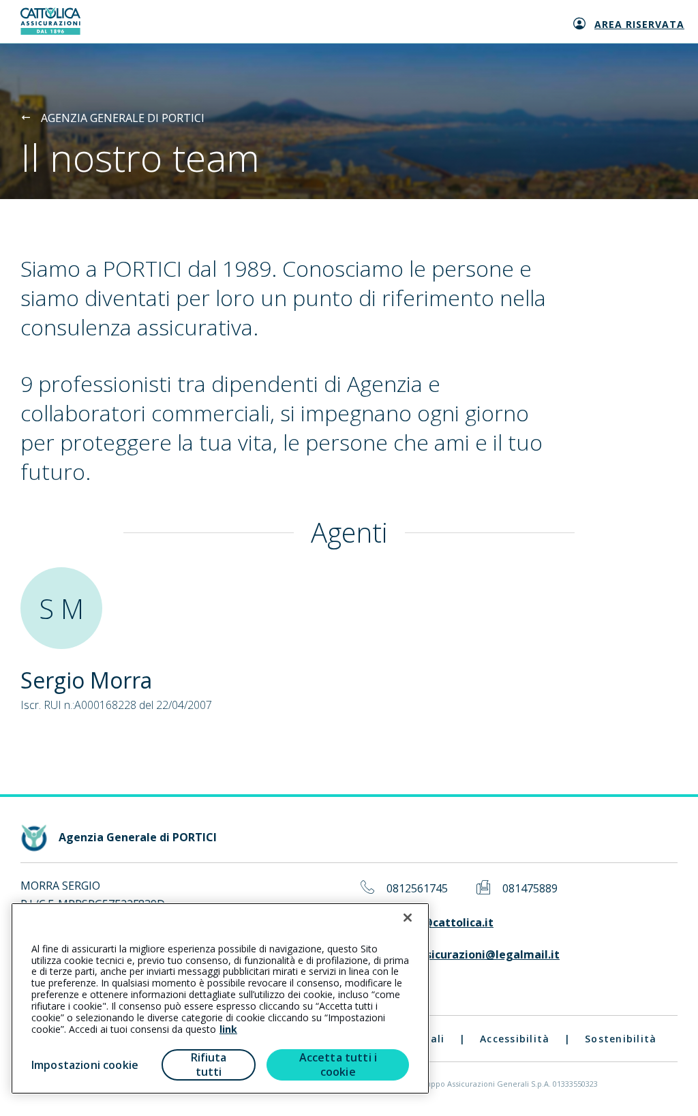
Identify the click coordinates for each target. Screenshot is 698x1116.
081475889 (530, 888)
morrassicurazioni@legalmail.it (473, 954)
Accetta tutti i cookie (338, 1064)
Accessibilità (514, 1038)
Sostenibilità (620, 1038)
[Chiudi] (408, 918)
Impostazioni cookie (84, 1064)
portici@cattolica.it (440, 922)
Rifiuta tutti (209, 1064)
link (228, 1029)
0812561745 (417, 888)
